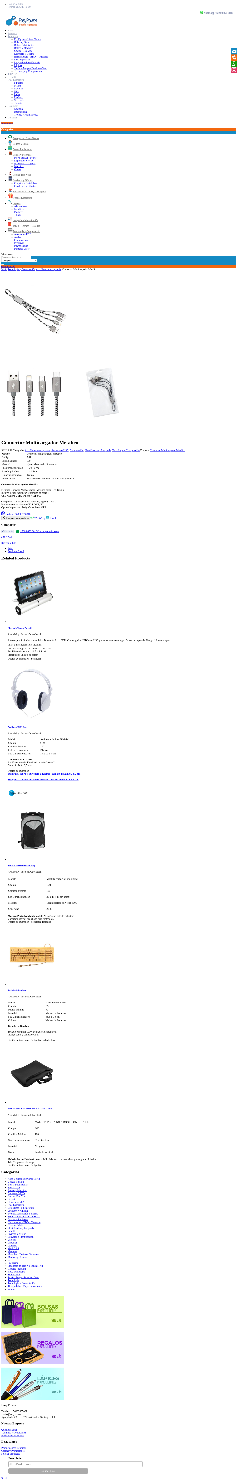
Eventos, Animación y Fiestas (23, 1213)
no (9, 1260)
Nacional (18, 108)
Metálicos (19, 209)
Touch (17, 215)
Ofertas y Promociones (13, 1450)
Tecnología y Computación (28, 71)
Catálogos (13, 106)
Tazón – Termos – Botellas (26, 225)
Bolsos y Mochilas (23, 48)
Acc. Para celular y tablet (48, 269)
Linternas (12, 1242)
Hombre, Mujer (16, 1225)
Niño (16, 91)
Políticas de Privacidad (12, 1435)
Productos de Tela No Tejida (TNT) (26, 1265)
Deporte (12, 1199)
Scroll (4, 1478)
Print (10, 548)
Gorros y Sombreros (18, 1219)
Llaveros (12, 1245)
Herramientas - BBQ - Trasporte (24, 1222)
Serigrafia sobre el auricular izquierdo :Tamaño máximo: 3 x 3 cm (44, 773)
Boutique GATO (16, 1193)
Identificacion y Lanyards (98, 450)
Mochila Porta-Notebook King (21, 865)
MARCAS (13, 1248)
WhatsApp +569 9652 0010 (218, 13)
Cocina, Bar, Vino (23, 50)
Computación (21, 240)
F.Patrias (18, 82)
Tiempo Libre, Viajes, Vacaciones (25, 1286)
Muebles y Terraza (17, 1257)
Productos (13, 36)
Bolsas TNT (14, 1187)
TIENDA (13, 74)
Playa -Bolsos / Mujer (25, 157)
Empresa (12, 33)
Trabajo (18, 103)
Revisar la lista (8, 543)
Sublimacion (14, 1274)
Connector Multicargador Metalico (167, 450)
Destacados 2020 (16, 1202)
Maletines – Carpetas (24, 163)
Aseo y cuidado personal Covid (24, 1178)
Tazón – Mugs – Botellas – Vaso (30, 68)
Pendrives (19, 243)
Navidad (18, 88)
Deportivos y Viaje (23, 160)
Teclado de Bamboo (17, 990)
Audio (17, 237)
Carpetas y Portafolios (25, 183)
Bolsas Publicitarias (24, 45)
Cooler (17, 169)
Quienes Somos (9, 1429)
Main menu (7, 123)
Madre (17, 85)
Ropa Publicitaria (16, 1271)
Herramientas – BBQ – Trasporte (31, 56)
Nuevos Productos (10, 1453)
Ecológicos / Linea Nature (27, 39)
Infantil (11, 1231)
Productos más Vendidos (13, 1448)
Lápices (18, 65)
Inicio (4, 269)
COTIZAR (7, 537)
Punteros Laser (21, 248)
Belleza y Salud (22, 42)
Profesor (18, 97)
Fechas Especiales (22, 197)
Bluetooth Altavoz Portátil (20, 628)
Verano (11, 1289)
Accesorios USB (22, 234)
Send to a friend (16, 551)
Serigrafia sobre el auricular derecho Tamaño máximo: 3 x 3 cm (43, 779)
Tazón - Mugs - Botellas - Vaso (23, 1277)
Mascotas (12, 1251)
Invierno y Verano (17, 1234)
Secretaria (19, 100)
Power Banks (21, 245)
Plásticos (18, 212)
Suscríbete (15, 1458)
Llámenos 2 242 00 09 (19, 6)
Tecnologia (13, 1280)
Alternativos (20, 206)
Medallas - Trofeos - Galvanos (23, 1254)
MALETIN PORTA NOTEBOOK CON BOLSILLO (31, 1108)
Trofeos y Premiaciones (26, 114)
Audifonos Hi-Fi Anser (18, 727)
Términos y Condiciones (13, 1432)
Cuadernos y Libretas (25, 186)
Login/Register (15, 4)
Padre (17, 94)
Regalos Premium (17, 1268)
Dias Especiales (22, 59)
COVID (12, 77)
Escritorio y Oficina (24, 53)
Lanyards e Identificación (27, 62)
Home (11, 30)
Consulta (12, 117)
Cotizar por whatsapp (48, 531)
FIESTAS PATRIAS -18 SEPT (24, 1216)
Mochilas (19, 166)
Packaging (13, 1263)
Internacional (20, 111)
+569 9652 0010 (28, 531)
